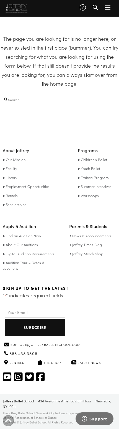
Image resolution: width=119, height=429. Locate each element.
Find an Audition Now (23, 235)
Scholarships (16, 204)
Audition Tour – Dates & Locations (23, 265)
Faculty (11, 168)
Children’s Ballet (94, 159)
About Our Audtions (22, 244)
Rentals (12, 195)
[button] (82, 7)
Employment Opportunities (28, 186)
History (11, 177)
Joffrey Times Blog (87, 244)
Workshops (90, 195)
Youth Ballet (90, 168)
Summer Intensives (96, 186)
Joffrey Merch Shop (87, 253)
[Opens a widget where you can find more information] (94, 419)
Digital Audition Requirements (30, 253)
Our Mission (15, 159)
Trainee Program (95, 177)
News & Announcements (91, 235)
